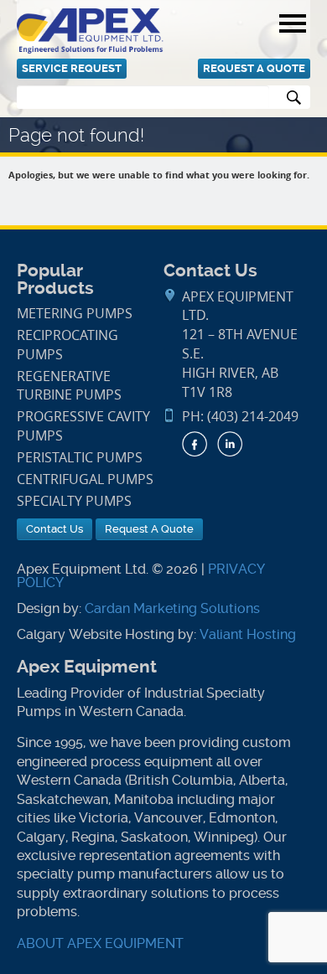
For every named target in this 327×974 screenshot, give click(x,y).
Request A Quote (254, 68)
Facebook (194, 443)
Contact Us (54, 529)
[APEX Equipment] (90, 30)
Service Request (72, 68)
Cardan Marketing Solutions (172, 608)
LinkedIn (229, 443)
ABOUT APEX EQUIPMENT (100, 943)
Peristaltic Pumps (80, 458)
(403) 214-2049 (252, 417)
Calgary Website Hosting (95, 634)
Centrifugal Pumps (85, 479)
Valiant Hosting (248, 634)
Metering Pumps (74, 314)
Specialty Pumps (74, 501)
